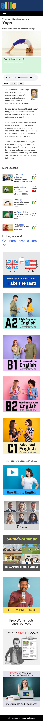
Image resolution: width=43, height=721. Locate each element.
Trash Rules (22, 212)
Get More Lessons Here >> (19, 242)
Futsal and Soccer (20, 188)
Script (6, 83)
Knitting (20, 224)
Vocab (13, 83)
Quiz (21, 83)
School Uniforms (18, 175)
